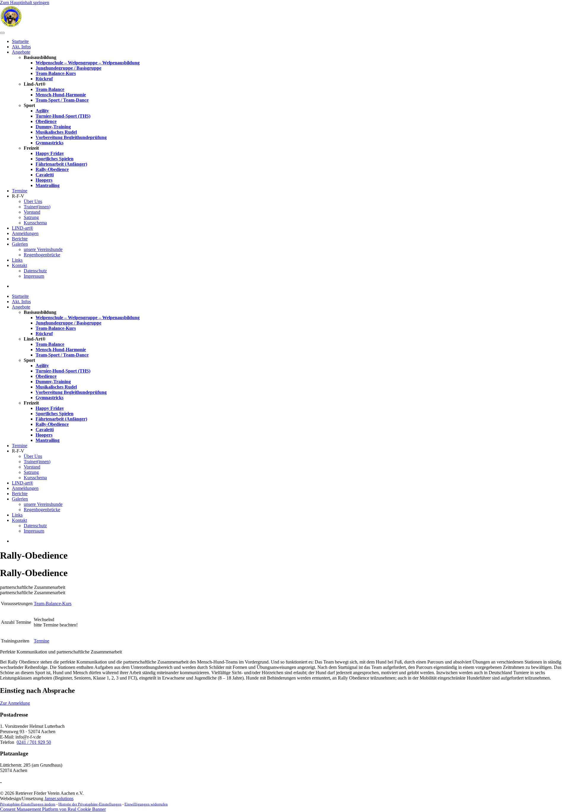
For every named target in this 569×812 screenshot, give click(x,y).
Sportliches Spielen (54, 158)
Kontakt (19, 265)
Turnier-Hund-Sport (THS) (63, 116)
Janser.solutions (58, 798)
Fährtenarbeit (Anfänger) (61, 164)
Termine (19, 190)
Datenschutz (35, 270)
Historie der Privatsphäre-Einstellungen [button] (90, 804)
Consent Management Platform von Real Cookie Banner (53, 809)
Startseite (20, 41)
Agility (42, 110)
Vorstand (32, 212)
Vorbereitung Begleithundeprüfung (71, 137)
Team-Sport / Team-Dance (62, 100)
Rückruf (44, 78)
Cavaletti (45, 174)
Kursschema (35, 222)
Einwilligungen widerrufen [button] (146, 804)
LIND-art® (22, 228)
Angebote (21, 52)
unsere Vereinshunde (43, 249)
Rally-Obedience (52, 169)
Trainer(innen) (37, 206)
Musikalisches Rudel (56, 132)
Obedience (46, 121)
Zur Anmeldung (15, 703)
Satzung (31, 217)
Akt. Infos (21, 46)
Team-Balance (50, 89)
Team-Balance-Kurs (56, 73)
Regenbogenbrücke (42, 254)
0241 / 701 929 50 (34, 742)
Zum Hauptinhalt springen (24, 2)
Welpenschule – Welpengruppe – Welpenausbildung (88, 62)
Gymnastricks (49, 142)
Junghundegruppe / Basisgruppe (68, 68)
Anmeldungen (25, 233)
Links (17, 260)
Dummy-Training (53, 126)
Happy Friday (50, 153)
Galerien (20, 244)
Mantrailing (48, 185)
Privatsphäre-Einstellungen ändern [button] (27, 804)
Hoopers (44, 180)
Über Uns (33, 201)
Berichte (20, 238)
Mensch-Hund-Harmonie (61, 94)
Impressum (34, 276)
